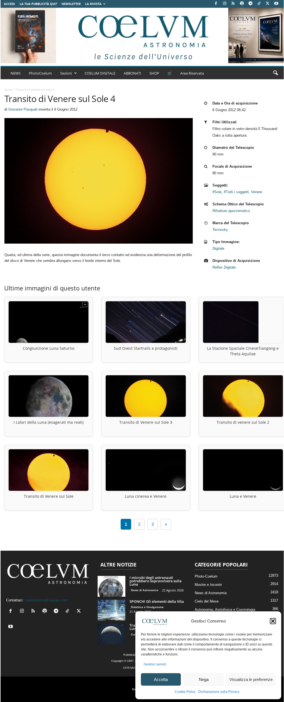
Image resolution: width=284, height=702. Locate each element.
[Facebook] (216, 3)
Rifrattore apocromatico (231, 211)
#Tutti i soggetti (236, 192)
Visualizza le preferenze (251, 679)
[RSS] (233, 3)
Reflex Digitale (224, 267)
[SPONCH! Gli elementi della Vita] (111, 610)
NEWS (16, 73)
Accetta (161, 679)
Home (8, 89)
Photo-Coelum (206, 576)
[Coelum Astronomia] (142, 35)
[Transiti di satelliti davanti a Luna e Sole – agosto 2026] (111, 634)
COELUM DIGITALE (100, 73)
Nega (204, 679)
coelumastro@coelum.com (46, 600)
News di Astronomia (144, 590)
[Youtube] (276, 3)
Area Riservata (192, 73)
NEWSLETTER (71, 4)
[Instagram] (224, 3)
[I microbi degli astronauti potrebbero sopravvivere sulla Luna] (111, 586)
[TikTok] (259, 3)
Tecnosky (220, 230)
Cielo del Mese (207, 601)
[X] (267, 3)
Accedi (9, 4)
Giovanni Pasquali (22, 109)
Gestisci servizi (155, 664)
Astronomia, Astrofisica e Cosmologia (225, 609)
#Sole (217, 192)
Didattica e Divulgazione (147, 607)
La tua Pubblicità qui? (38, 4)
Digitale (218, 248)
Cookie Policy (185, 692)
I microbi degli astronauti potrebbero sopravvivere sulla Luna (156, 581)
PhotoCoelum (40, 73)
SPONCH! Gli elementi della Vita (157, 601)
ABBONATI (132, 73)
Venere (256, 192)
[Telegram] (250, 3)
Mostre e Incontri (208, 585)
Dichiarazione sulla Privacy (218, 692)
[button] (273, 621)
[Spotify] (242, 3)
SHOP (154, 73)
